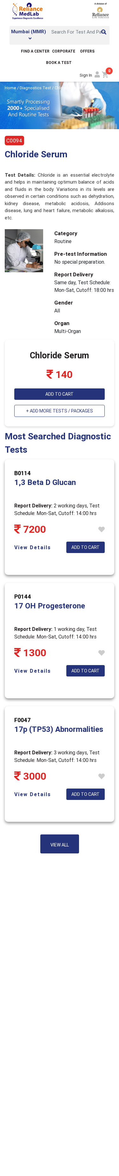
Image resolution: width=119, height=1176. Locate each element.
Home (11, 88)
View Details (32, 547)
